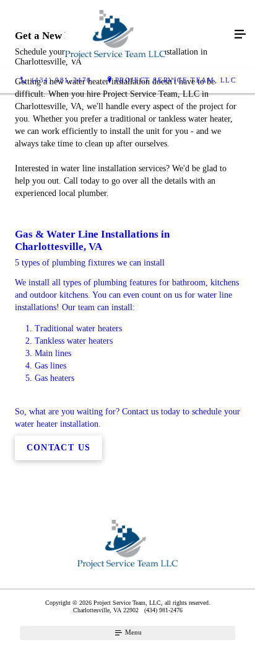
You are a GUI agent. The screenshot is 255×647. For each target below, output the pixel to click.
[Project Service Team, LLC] (115, 35)
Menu (132, 632)
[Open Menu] (240, 34)
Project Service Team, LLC (175, 80)
